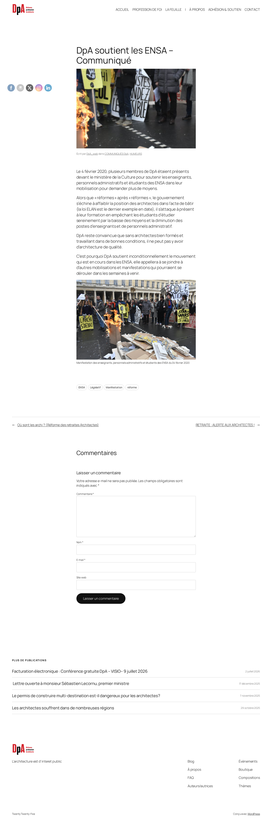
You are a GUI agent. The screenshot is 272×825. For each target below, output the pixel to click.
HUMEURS (136, 153)
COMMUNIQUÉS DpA (117, 153)
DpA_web (92, 153)
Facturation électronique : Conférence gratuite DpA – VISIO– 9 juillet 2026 (80, 671)
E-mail (80, 560)
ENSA (81, 387)
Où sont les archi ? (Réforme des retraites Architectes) (58, 425)
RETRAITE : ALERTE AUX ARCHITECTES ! (225, 425)
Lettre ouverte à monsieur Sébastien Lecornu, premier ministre (70, 683)
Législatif (95, 387)
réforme (132, 387)
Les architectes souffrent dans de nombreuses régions (63, 708)
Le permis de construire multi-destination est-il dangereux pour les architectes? (86, 695)
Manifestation (114, 387)
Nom (79, 542)
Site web (81, 577)
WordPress (254, 814)
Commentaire (85, 494)
